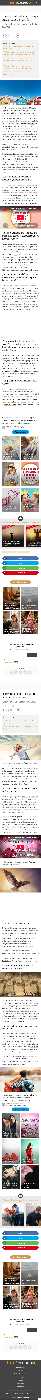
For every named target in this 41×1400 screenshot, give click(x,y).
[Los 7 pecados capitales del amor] (11, 1163)
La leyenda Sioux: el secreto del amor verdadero (9, 456)
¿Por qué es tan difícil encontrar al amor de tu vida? (10, 1185)
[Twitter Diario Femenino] (25, 672)
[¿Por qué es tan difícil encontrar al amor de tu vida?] (11, 1188)
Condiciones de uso (29, 660)
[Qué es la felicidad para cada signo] (11, 485)
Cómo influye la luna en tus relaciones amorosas (29, 1185)
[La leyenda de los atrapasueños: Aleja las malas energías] (30, 459)
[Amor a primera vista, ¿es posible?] (30, 1163)
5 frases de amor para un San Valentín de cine (29, 1133)
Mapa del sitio (20, 1386)
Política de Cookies (8, 662)
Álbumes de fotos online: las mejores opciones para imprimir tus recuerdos (11, 606)
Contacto (20, 1380)
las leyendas (34, 1018)
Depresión (20, 552)
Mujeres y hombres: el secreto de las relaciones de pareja (10, 1133)
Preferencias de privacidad (18, 660)
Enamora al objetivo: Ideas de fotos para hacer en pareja (21, 1200)
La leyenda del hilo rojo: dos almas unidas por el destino (10, 508)
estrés (32, 123)
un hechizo (16, 956)
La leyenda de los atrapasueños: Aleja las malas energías (30, 456)
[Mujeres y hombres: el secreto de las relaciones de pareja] (11, 1137)
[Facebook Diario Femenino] (11, 672)
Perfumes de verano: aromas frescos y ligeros (29, 607)
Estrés (13, 423)
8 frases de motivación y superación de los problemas (20, 523)
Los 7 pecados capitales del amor (8, 1160)
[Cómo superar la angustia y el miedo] (30, 485)
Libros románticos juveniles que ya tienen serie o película (11, 631)
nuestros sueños (10, 404)
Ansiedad (5, 552)
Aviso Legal (20, 1377)
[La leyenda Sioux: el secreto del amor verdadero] (11, 459)
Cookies (20, 1371)
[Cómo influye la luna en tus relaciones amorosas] (30, 1188)
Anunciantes (20, 1383)
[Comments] (18, 35)
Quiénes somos (20, 1367)
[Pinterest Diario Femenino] (15, 672)
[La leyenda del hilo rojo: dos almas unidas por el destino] (11, 511)
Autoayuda (13, 552)
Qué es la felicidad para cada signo (9, 483)
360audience (25, 1397)
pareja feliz (26, 1056)
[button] (5, 3)
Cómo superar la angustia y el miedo (29, 483)
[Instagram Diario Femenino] (20, 672)
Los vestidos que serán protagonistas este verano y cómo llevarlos (29, 630)
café (15, 254)
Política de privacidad (20, 1374)
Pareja (13, 1100)
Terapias (27, 552)
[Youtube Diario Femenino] (29, 672)
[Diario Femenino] (20, 3)
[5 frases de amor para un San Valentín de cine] (30, 1137)
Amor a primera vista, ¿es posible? (29, 1160)
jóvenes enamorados (28, 796)
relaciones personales (9, 167)
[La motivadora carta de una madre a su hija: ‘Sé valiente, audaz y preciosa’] (30, 511)
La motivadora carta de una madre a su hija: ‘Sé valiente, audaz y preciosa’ (30, 507)
